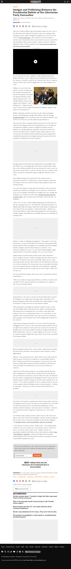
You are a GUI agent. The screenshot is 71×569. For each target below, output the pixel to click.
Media (56, 547)
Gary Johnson (30, 476)
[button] (68, 2)
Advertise (37, 547)
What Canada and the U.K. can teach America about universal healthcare (32, 507)
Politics (15, 7)
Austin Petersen (38, 476)
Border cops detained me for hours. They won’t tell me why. (35, 512)
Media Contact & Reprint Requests (22, 484)
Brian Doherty (16, 22)
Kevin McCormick (24, 38)
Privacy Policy (26, 556)
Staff (22, 547)
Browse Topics (10, 547)
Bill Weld (52, 476)
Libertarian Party (22, 476)
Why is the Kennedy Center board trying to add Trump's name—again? (33, 502)
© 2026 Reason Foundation (8, 556)
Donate (31, 547)
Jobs (26, 547)
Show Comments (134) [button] (22, 489)
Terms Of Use (33, 556)
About (3, 547)
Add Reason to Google (40, 26)
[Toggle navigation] (2, 1)
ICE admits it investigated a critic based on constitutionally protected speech (34, 516)
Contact (51, 547)
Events (18, 547)
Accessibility (19, 556)
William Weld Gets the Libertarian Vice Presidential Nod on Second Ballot (35, 465)
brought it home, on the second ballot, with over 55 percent (34, 422)
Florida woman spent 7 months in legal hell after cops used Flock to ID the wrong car (35, 497)
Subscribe (37, 455)
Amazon (62, 547)
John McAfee (46, 476)
